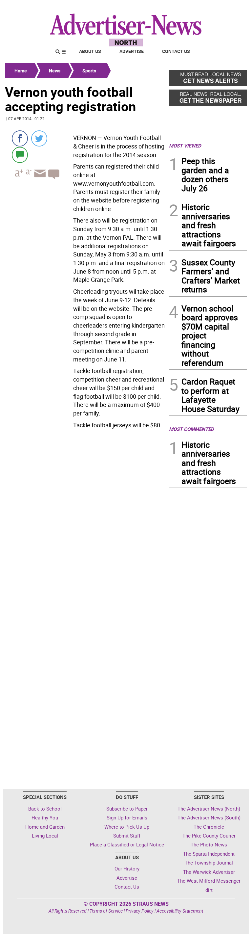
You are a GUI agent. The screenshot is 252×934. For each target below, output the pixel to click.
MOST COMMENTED (191, 429)
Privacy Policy (140, 911)
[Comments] (20, 155)
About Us (90, 51)
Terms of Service (106, 911)
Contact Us (176, 51)
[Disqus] (85, 521)
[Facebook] (20, 138)
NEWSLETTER (194, 7)
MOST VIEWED (185, 145)
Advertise (131, 51)
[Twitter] (39, 138)
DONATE (231, 7)
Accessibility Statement (180, 911)
